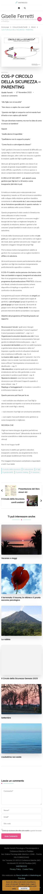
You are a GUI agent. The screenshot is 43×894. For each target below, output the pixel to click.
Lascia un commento (9, 96)
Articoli (4, 72)
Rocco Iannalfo (22, 875)
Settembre (6, 717)
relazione (35, 472)
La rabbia (5, 639)
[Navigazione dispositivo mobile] (39, 19)
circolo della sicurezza (12, 469)
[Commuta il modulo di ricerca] (25, 8)
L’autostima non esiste (11, 757)
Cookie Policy (28, 869)
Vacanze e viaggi (9, 558)
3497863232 (21, 866)
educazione (29, 469)
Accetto (24, 888)
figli (38, 469)
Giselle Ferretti (17, 16)
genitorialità (8, 472)
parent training (22, 472)
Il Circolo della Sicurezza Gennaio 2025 (19, 678)
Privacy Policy (15, 869)
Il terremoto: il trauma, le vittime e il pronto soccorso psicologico (21, 598)
